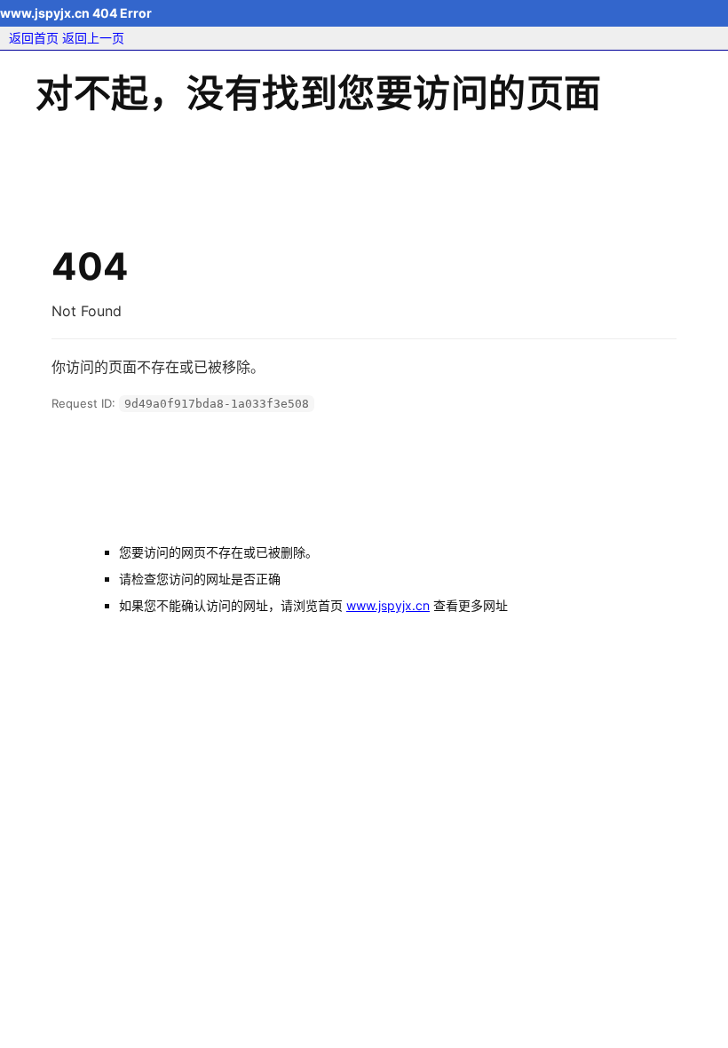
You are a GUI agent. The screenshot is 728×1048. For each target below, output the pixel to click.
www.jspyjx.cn (388, 605)
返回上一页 (93, 37)
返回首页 (34, 37)
